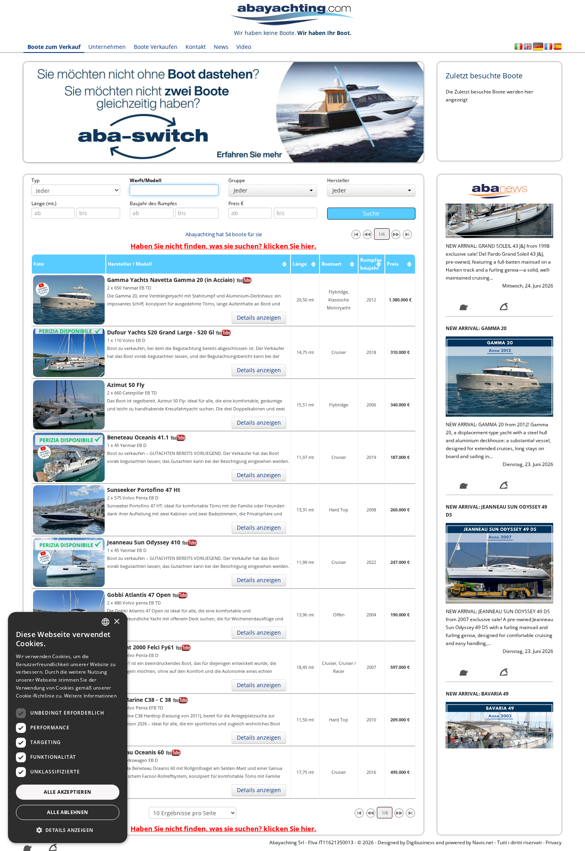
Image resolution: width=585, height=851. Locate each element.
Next (435, 112)
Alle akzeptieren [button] (67, 792)
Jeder (241, 190)
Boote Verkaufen (155, 47)
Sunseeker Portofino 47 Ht (143, 490)
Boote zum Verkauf (53, 47)
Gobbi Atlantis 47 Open (139, 594)
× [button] (116, 622)
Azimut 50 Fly (125, 385)
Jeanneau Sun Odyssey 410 (143, 542)
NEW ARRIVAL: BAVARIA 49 (477, 572)
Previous (12, 112)
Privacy (554, 842)
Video (243, 47)
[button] (67, 830)
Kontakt (195, 47)
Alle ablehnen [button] (67, 812)
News (221, 47)
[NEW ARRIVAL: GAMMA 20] (499, 255)
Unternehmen (107, 47)
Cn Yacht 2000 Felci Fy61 (140, 647)
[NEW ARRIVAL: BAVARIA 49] (499, 620)
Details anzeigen (259, 317)
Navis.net (482, 842)
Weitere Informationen (90, 695)
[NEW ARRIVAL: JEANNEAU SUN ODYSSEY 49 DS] (499, 442)
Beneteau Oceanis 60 (135, 752)
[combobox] (105, 622)
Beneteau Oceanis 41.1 (138, 437)
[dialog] (67, 727)
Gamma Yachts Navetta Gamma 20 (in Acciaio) (171, 280)
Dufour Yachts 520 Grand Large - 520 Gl (160, 332)
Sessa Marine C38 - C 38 (139, 699)
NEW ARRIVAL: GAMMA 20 (476, 207)
